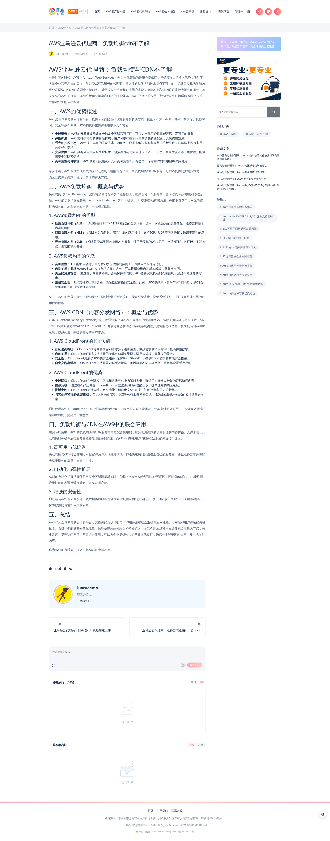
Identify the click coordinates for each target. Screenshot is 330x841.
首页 (97, 11)
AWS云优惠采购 (140, 11)
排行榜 (204, 11)
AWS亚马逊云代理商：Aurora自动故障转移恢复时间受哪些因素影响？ (248, 157)
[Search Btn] (259, 11)
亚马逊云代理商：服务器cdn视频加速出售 (82, 630)
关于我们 (162, 810)
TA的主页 (85, 601)
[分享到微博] (60, 569)
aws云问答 (187, 11)
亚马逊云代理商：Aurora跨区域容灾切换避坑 (242, 165)
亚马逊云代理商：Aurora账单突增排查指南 (240, 172)
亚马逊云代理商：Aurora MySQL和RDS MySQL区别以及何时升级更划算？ (248, 186)
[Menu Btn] (268, 11)
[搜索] (273, 112)
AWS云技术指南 (165, 11)
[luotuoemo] (63, 594)
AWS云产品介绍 (115, 11)
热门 (193, 682)
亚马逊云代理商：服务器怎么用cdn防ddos (171, 630)
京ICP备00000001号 (183, 831)
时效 (200, 744)
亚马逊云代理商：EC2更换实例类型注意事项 (241, 178)
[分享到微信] (70, 569)
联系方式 (176, 810)
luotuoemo (62, 54)
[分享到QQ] (65, 569)
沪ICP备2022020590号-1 (193, 825)
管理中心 (240, 11)
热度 (191, 744)
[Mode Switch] (248, 11)
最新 (202, 682)
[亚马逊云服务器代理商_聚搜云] (68, 11)
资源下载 (223, 11)
